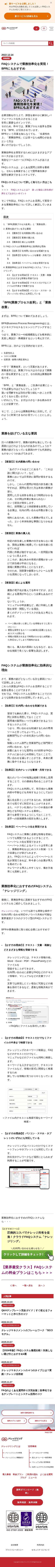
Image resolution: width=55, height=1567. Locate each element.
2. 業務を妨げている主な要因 (17, 229)
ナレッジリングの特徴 (13, 1453)
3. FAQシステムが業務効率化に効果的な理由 (24, 246)
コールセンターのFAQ (40, 1453)
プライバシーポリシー (14, 1550)
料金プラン (18, 1474)
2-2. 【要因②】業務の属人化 (20, 237)
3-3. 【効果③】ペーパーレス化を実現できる (28, 263)
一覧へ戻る (27, 1285)
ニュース (32, 1477)
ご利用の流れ (31, 1474)
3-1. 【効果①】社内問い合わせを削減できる (28, 251)
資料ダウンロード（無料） (36, 28)
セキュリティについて (40, 1550)
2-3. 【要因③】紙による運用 (20, 242)
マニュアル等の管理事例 (41, 1462)
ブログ (23, 1477)
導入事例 (6, 1474)
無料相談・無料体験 (44, 28)
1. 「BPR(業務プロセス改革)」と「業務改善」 (25, 224)
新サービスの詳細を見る (26, 16)
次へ (40, 1285)
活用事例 (32, 1446)
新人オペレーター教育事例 (42, 1457)
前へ (14, 1285)
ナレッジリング (8, 911)
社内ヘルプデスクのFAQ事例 (43, 1467)
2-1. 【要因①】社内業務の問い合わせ (25, 233)
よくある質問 (46, 1474)
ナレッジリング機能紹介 (14, 1457)
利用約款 (40, 1545)
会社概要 (14, 1545)
